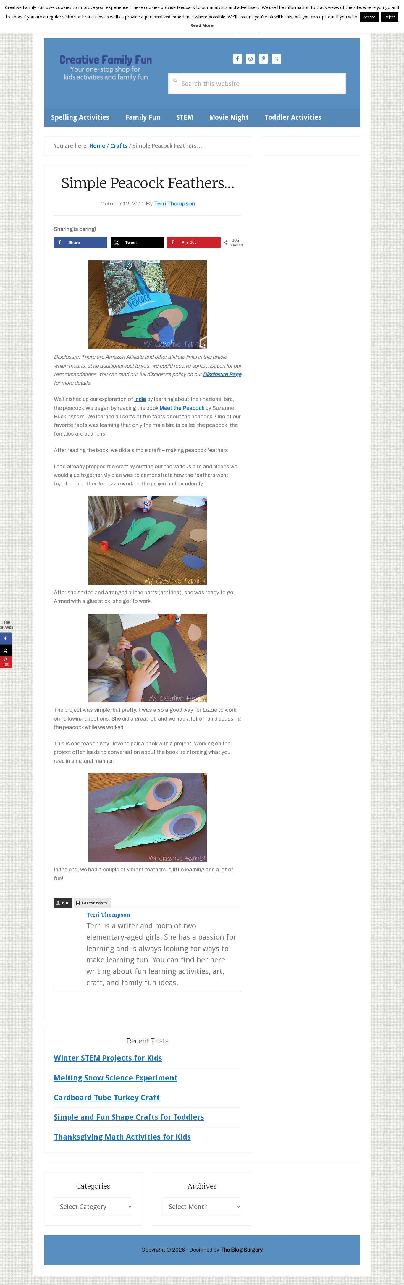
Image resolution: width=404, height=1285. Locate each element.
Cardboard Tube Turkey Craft (107, 1097)
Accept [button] (369, 17)
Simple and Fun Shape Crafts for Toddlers (129, 1117)
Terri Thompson (108, 914)
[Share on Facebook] (6, 638)
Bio (65, 903)
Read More (202, 25)
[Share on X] (6, 650)
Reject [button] (390, 17)
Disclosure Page (222, 374)
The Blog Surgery (241, 1250)
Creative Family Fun (105, 69)
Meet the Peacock (181, 408)
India (140, 399)
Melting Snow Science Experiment (115, 1077)
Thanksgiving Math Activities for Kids (122, 1136)
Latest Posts (94, 903)
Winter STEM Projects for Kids (108, 1057)
